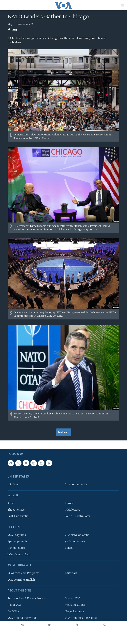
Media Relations (75, 605)
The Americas (16, 509)
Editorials (71, 573)
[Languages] (77, 625)
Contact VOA (72, 598)
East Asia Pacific (18, 516)
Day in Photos (16, 548)
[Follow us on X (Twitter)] (18, 463)
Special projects (17, 541)
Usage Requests (74, 611)
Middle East (72, 509)
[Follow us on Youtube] (26, 463)
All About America (76, 484)
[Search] (104, 625)
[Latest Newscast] (22, 625)
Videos (69, 548)
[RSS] (41, 463)
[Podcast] (49, 463)
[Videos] (50, 625)
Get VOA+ (13, 611)
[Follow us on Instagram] (33, 463)
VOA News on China (77, 535)
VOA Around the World (22, 617)
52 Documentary (75, 541)
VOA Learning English (21, 579)
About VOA (14, 605)
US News (13, 484)
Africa (11, 503)
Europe (69, 503)
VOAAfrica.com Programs (23, 573)
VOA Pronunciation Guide (81, 617)
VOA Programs (17, 535)
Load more (63, 432)
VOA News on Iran (19, 554)
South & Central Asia (78, 516)
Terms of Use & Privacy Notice (26, 598)
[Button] (12, 30)
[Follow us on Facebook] (11, 463)
